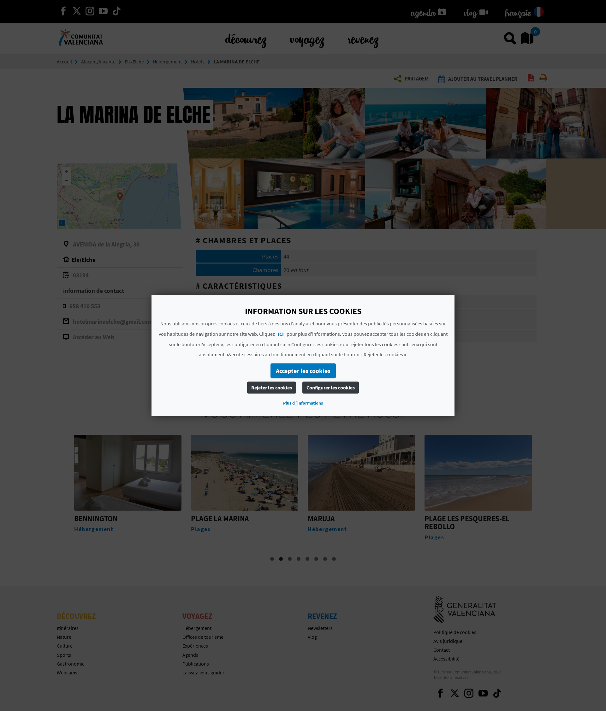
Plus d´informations (303, 403)
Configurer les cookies (330, 387)
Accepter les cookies (303, 371)
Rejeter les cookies (271, 387)
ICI (281, 334)
